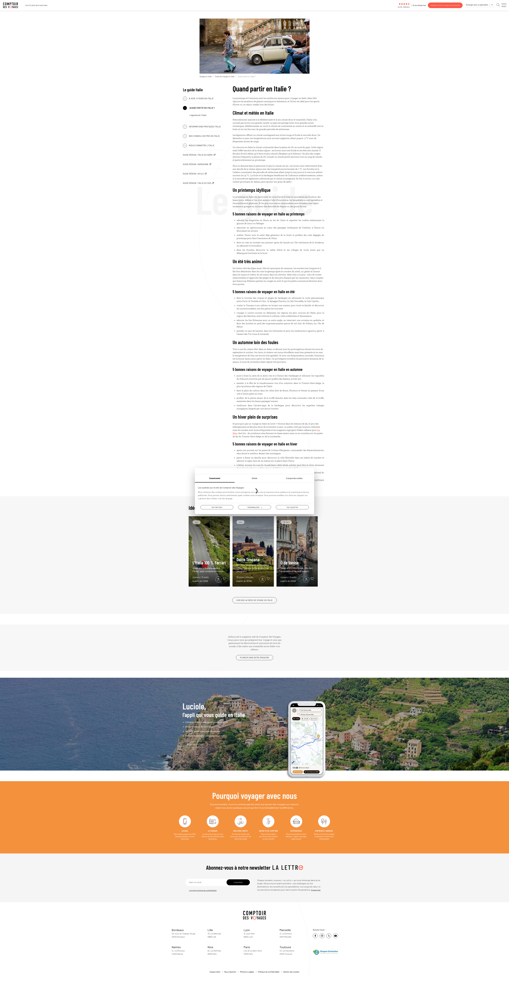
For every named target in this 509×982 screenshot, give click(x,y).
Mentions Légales (247, 972)
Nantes (176, 947)
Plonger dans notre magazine (254, 657)
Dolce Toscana (252, 565)
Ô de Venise (296, 566)
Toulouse (285, 947)
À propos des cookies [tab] (294, 478)
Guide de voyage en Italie (224, 76)
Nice (210, 947)
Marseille (285, 930)
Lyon (247, 930)
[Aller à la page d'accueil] (12, 5)
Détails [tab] (254, 478)
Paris (247, 947)
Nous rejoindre (230, 972)
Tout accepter (292, 507)
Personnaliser (253, 507)
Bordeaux (178, 930)
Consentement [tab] (214, 478)
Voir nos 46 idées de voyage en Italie (254, 600)
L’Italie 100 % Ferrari (209, 566)
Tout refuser (216, 507)
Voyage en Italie (205, 76)
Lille (210, 930)
